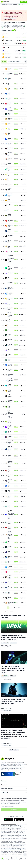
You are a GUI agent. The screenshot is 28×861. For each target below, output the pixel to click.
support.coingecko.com (10, 17)
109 (19, 607)
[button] (14, 750)
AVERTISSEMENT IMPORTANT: (8, 824)
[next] (23, 607)
